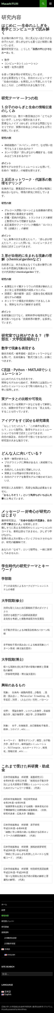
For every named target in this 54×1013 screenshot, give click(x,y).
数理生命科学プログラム (42, 1006)
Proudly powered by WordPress (14, 1009)
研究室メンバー (8, 921)
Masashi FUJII (10, 3)
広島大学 (5, 1006)
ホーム (4, 904)
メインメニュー (50, 3)
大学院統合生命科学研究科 (21, 1006)
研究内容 (5, 915)
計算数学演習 (9, 943)
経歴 (3, 910)
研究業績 (5, 927)
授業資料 (5, 932)
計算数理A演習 (10, 938)
